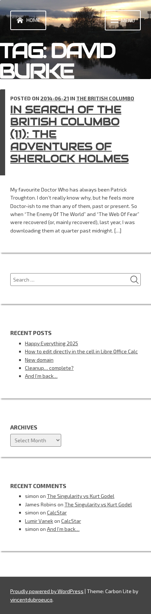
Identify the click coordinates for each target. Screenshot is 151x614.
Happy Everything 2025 (51, 343)
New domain (39, 360)
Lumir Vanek (39, 521)
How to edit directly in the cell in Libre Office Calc (81, 351)
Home (33, 20)
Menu (128, 20)
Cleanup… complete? (49, 368)
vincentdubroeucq (31, 599)
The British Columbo (105, 98)
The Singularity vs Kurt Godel (80, 496)
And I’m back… (41, 376)
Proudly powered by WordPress (47, 591)
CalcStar (57, 512)
